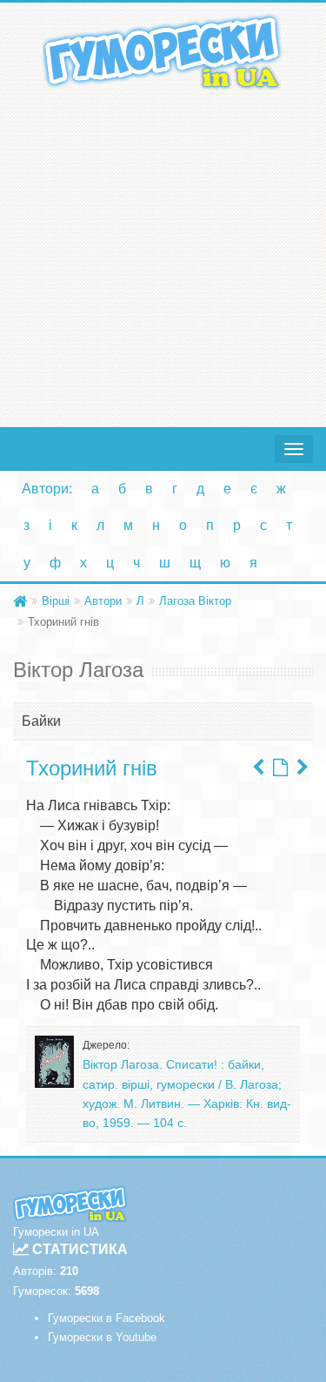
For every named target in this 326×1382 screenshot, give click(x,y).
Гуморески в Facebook (106, 1318)
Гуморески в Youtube (102, 1337)
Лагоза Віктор (195, 600)
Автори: (47, 488)
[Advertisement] (163, 254)
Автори (103, 600)
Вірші (56, 600)
